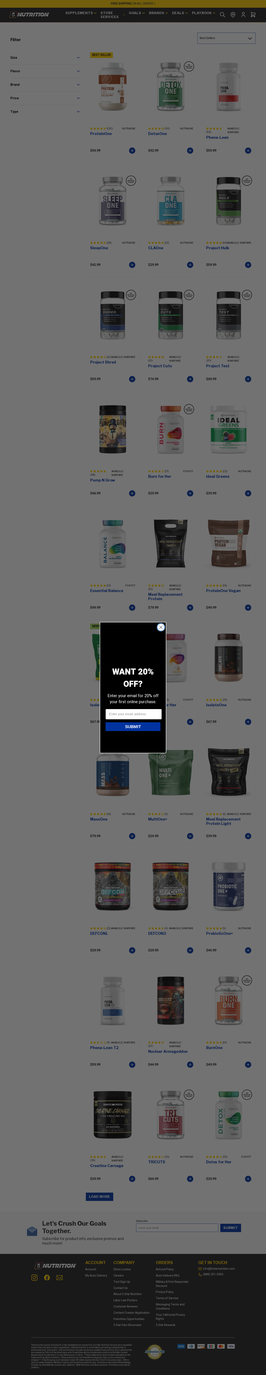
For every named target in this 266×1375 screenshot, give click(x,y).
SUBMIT (133, 726)
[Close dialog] (161, 627)
